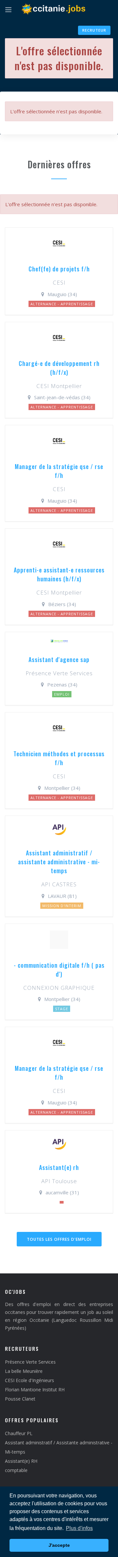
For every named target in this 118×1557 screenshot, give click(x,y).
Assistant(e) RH (21, 1461)
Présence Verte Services (30, 1362)
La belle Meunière (24, 1371)
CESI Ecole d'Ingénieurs (29, 1380)
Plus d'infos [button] (79, 1528)
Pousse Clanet (20, 1399)
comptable (16, 1470)
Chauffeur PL (18, 1433)
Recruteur (94, 30)
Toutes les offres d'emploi (59, 1239)
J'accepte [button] (59, 1545)
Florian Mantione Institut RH (35, 1389)
